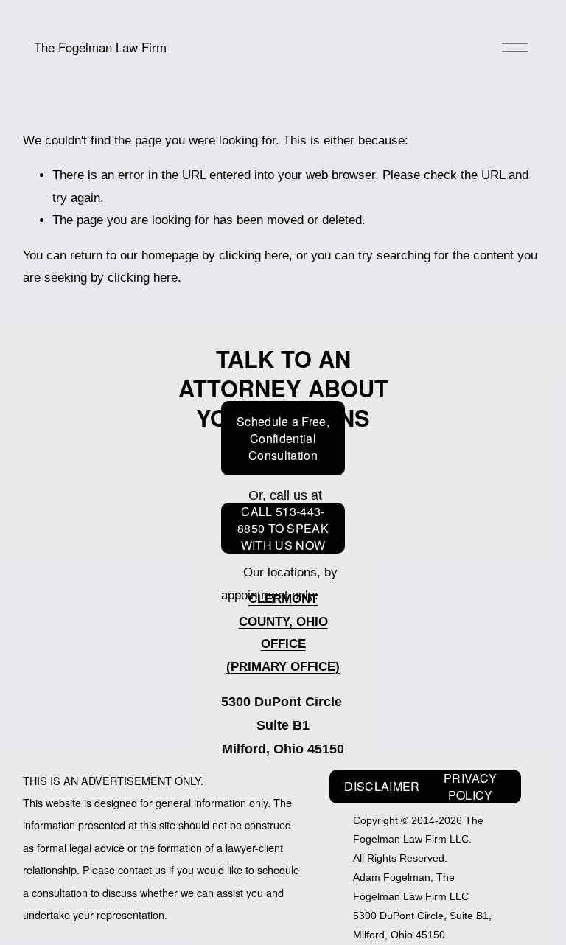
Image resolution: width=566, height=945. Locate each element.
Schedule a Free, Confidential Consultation (283, 438)
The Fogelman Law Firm (100, 47)
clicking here (254, 255)
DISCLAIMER (381, 786)
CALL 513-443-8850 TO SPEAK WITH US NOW (283, 528)
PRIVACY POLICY (470, 786)
